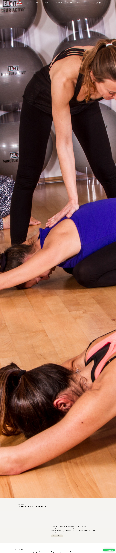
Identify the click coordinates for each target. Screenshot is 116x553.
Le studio (38, 2)
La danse (47, 2)
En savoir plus (56, 536)
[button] (109, 550)
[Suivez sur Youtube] (99, 2)
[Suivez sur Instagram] (96, 2)
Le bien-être (57, 2)
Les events (68, 2)
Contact (78, 2)
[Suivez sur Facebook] (93, 2)
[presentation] (98, 506)
